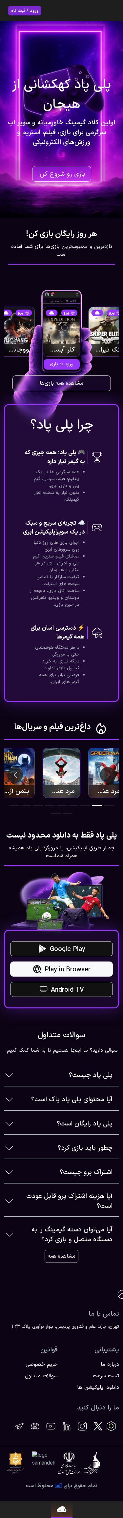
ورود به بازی (61, 364)
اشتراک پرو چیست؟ (86, 1172)
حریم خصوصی (42, 1364)
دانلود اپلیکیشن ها (98, 1387)
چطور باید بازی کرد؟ (85, 1148)
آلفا (58, 1486)
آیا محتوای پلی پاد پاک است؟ (72, 1099)
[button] (109, 805)
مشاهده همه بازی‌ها (61, 383)
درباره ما (110, 1364)
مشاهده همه (61, 1256)
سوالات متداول (41, 1376)
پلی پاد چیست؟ (91, 1075)
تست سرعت (106, 1376)
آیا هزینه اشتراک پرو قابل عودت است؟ (69, 1201)
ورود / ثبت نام (24, 10)
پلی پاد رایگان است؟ (85, 1124)
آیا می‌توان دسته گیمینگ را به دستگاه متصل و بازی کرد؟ (72, 1235)
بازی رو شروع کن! (61, 174)
